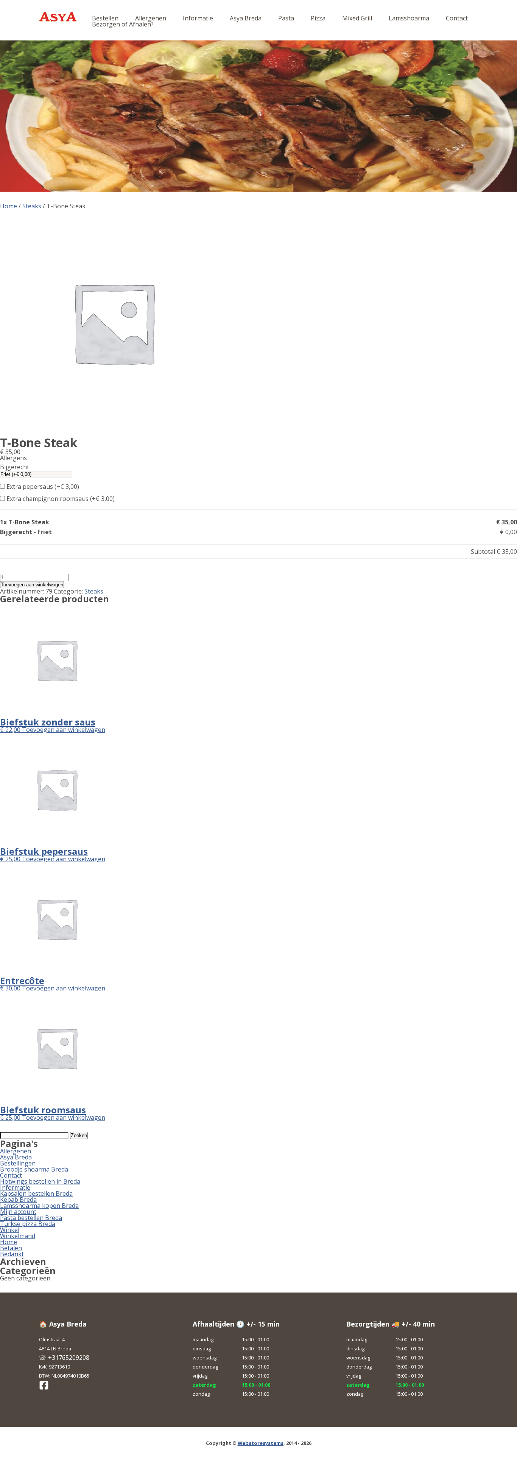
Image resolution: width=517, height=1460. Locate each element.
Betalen (11, 1248)
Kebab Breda (18, 1199)
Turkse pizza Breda (27, 1224)
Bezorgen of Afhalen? (123, 24)
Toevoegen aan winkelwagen (32, 584)
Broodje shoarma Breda (34, 1169)
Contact (457, 18)
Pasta (286, 18)
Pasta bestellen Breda (31, 1218)
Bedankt (12, 1254)
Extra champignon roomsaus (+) (60, 498)
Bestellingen (18, 1163)
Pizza (318, 18)
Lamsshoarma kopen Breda (39, 1205)
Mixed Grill (357, 18)
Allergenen (150, 18)
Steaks (31, 206)
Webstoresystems (260, 1443)
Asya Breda (246, 18)
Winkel (9, 1230)
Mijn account (18, 1211)
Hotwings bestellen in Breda (40, 1181)
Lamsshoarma (409, 18)
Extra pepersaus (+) (42, 486)
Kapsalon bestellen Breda (36, 1193)
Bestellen (105, 18)
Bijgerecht (14, 467)
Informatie (198, 18)
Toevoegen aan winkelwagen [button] (63, 729)
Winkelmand (17, 1236)
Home (8, 206)
